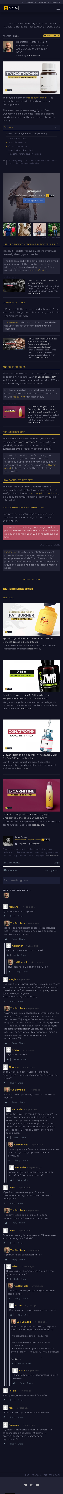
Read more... (33, 293)
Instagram (35, 844)
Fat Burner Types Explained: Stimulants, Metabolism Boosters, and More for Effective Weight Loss (42, 342)
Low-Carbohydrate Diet (20, 150)
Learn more (52, 855)
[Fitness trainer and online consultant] (8, 840)
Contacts (31, 2)
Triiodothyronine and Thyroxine (24, 154)
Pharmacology (51, 36)
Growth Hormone (17, 146)
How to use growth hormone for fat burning (43, 281)
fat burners (26, 589)
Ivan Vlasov (21, 837)
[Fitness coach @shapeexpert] (31, 230)
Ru (18, 2)
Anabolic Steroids (17, 142)
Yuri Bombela (33, 55)
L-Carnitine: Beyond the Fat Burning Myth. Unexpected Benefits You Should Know (42, 409)
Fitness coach (52, 1475)
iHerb (26, 1475)
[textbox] (31, 880)
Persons (37, 1475)
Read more (16, 1359)
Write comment (31, 579)
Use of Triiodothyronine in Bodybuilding (26, 133)
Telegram (22, 844)
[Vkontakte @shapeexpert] (27, 1484)
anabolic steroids (44, 376)
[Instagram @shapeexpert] (32, 1485)
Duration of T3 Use (17, 138)
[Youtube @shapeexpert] (37, 1485)
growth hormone (25, 442)
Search (42, 2)
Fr (22, 2)
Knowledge (54, 2)
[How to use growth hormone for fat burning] (14, 285)
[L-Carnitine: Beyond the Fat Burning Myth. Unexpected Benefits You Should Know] (14, 411)
